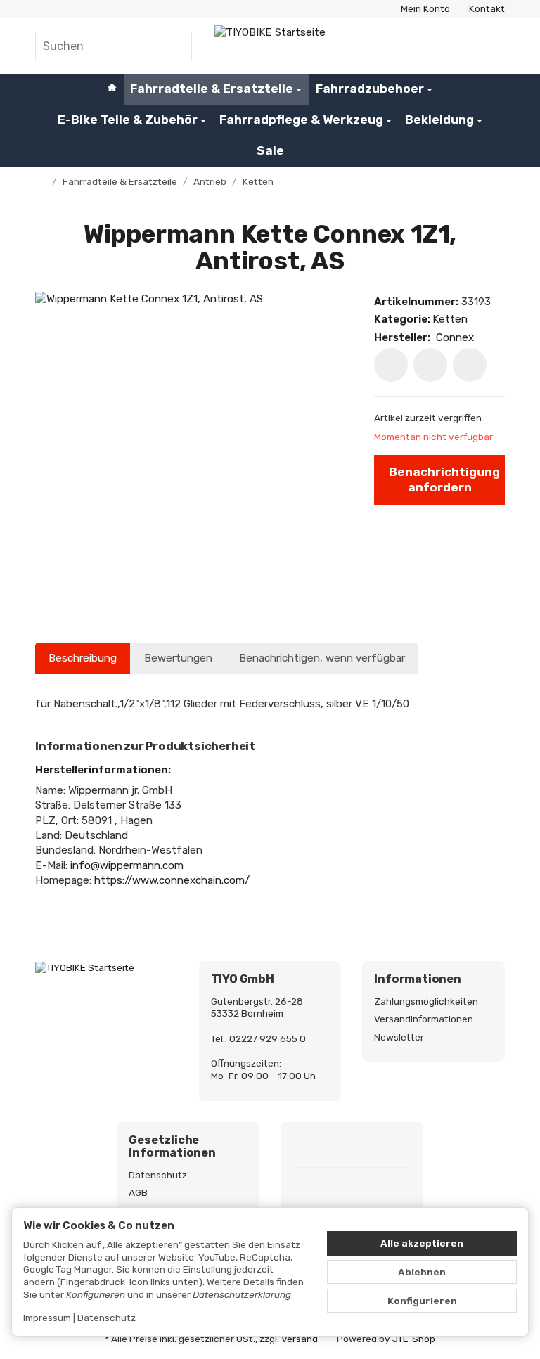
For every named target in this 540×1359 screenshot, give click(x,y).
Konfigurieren (422, 1300)
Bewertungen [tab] (178, 658)
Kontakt (487, 8)
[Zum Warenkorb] (492, 46)
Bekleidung (439, 119)
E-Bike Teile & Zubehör (128, 119)
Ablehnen (422, 1271)
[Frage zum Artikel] (470, 365)
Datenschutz (106, 1317)
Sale (270, 150)
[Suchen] (173, 46)
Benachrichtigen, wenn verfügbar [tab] (322, 658)
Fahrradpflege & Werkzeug (301, 119)
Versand (299, 1338)
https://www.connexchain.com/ (172, 880)
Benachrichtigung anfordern (444, 479)
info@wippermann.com (127, 865)
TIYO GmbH (242, 979)
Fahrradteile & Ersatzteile (211, 89)
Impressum (47, 1317)
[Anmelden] (460, 46)
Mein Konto (425, 8)
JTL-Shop (413, 1338)
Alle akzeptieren (421, 1243)
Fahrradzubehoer (370, 89)
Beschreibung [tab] (83, 658)
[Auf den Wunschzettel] (391, 365)
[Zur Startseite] (270, 46)
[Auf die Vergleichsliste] (430, 365)
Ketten (450, 319)
